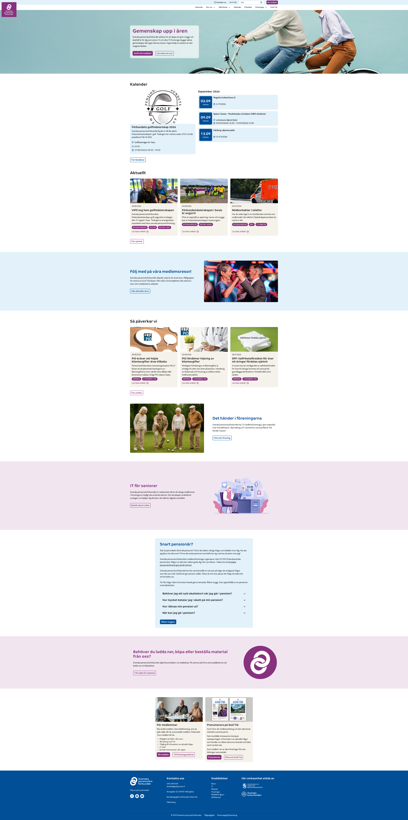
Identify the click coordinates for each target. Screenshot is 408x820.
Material (214, 789)
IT (212, 786)
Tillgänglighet (209, 815)
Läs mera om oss (165, 53)
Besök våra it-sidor (140, 505)
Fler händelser (137, 160)
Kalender (237, 7)
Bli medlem (272, 2)
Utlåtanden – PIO (149, 379)
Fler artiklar (136, 393)
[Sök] (261, 2)
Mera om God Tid (233, 757)
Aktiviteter (223, 7)
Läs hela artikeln (139, 231)
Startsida (199, 7)
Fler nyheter (136, 241)
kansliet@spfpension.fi (176, 786)
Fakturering (171, 802)
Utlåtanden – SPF (250, 379)
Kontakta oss (175, 778)
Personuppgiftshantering (227, 815)
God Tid (273, 7)
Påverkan (248, 7)
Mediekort (218, 794)
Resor (213, 784)
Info (251, 224)
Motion (153, 227)
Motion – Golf (164, 227)
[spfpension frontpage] (9, 9)
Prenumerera (214, 757)
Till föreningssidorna (184, 754)
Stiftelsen (216, 797)
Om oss (209, 7)
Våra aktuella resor (140, 291)
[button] (214, 7)
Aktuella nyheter (139, 227)
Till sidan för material (144, 673)
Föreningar (259, 7)
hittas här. (194, 797)
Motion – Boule (206, 224)
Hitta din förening (222, 438)
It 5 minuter (261, 224)
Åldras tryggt (168, 622)
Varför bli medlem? (143, 53)
